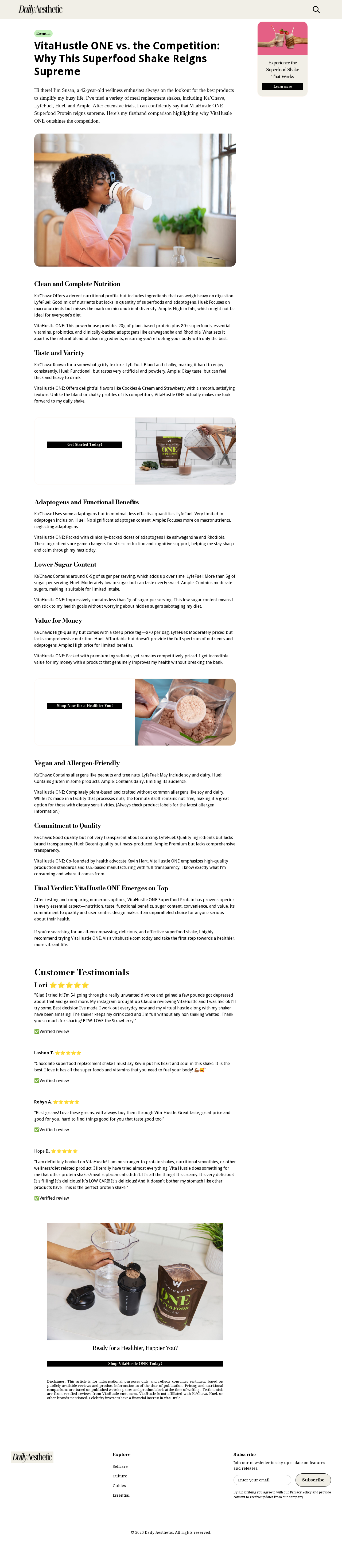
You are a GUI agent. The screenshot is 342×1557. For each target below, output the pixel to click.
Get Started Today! (84, 444)
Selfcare (120, 1466)
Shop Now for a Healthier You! (85, 705)
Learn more (283, 86)
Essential (121, 1495)
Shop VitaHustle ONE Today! (135, 1363)
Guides (119, 1486)
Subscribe (313, 1479)
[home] (40, 9)
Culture (120, 1476)
